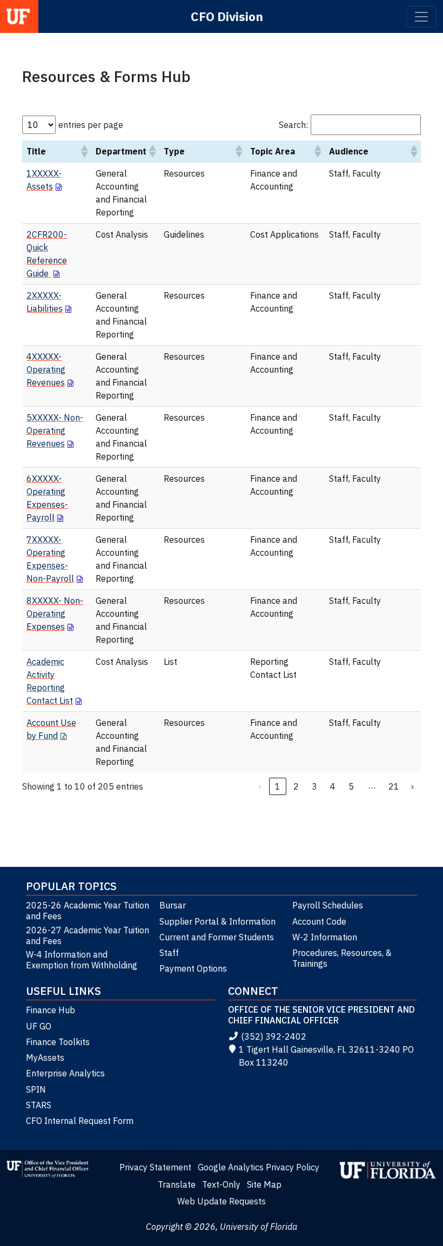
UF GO (38, 1026)
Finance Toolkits (58, 1041)
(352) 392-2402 (273, 1036)
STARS (38, 1105)
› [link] (412, 786)
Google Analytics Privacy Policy (258, 1167)
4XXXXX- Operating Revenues (45, 369)
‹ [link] (259, 786)
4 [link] (332, 786)
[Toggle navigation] (421, 17)
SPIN (36, 1089)
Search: (293, 124)
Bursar (172, 905)
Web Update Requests (221, 1201)
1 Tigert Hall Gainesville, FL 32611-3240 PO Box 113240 (326, 1056)
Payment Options (193, 968)
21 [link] (393, 786)
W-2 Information (324, 937)
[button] (83, 151)
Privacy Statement (155, 1167)
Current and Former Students (216, 937)
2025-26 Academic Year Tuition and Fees (87, 910)
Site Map (264, 1184)
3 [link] (314, 786)
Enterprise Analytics (65, 1073)
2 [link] (296, 786)
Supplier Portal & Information (217, 921)
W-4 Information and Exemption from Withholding (81, 960)
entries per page (90, 124)
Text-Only (221, 1184)
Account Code (319, 921)
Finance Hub (50, 1010)
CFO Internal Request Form (79, 1120)
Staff (169, 952)
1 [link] (277, 786)
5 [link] (351, 786)
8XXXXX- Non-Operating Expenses (54, 613)
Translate (177, 1184)
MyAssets (45, 1057)
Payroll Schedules (327, 905)
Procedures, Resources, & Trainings (342, 958)
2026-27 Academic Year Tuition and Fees (87, 935)
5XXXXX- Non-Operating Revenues (54, 430)
